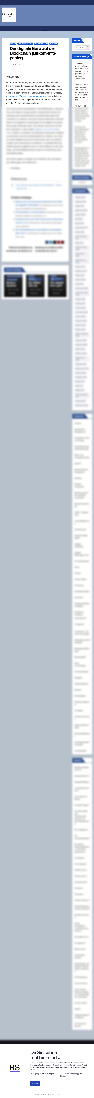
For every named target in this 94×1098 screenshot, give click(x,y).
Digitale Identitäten (41, 43)
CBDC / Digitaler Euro (25, 43)
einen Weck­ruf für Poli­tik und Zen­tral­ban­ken (26, 96)
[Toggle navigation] (44, 28)
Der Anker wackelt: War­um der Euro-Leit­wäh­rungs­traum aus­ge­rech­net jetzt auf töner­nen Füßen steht (82, 71)
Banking (13, 43)
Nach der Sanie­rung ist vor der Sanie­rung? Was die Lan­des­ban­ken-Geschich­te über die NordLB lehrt (81, 92)
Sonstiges (53, 43)
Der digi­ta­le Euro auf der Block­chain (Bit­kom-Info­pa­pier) (33, 53)
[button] (89, 28)
